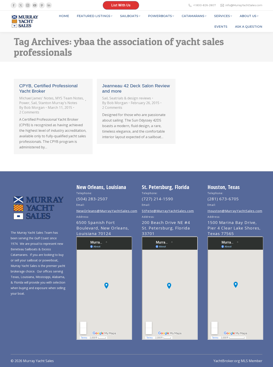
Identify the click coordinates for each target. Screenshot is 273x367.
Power (24, 102)
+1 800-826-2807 (204, 5)
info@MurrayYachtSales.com (243, 5)
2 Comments (29, 112)
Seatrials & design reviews (130, 98)
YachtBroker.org (226, 360)
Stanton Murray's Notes (57, 102)
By (32, 107)
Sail (34, 102)
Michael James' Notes (36, 98)
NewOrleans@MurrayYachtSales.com (106, 211)
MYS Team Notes (69, 98)
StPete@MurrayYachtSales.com (168, 211)
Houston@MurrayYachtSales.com (235, 211)
